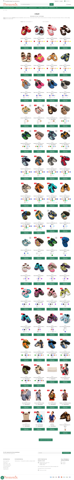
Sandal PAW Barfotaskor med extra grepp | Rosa (39, 143)
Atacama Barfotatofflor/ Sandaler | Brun (26, 377)
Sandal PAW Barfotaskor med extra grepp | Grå (65, 143)
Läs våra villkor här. (16, 1)
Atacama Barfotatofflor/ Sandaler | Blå (65, 352)
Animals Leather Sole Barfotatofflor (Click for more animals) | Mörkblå (65, 65)
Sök (51, 4)
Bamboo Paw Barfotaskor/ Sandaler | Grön (52, 250)
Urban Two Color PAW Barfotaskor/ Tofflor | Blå (26, 92)
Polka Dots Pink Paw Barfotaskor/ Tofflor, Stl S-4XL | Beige (39, 250)
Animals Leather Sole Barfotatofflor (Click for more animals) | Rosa (52, 38)
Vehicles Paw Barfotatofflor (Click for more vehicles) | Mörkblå (52, 223)
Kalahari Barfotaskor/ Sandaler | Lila (26, 326)
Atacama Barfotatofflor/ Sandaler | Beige (39, 352)
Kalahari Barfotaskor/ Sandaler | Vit (65, 301)
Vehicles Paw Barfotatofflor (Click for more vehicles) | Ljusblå (26, 250)
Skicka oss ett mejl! (43, 470)
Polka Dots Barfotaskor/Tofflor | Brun (39, 326)
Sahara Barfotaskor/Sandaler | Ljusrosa (26, 275)
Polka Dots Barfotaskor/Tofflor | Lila (52, 326)
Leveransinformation (6, 466)
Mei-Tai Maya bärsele (26, 424)
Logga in (61, 1)
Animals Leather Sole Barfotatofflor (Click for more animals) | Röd (26, 38)
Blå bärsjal (52, 424)
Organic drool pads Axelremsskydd (52, 377)
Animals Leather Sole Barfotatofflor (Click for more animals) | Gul (52, 65)
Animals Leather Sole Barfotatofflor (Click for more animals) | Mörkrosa (39, 65)
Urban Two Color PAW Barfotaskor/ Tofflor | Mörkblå (52, 92)
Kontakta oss (5, 462)
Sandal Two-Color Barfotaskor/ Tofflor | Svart (65, 168)
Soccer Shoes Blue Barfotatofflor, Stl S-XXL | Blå (65, 326)
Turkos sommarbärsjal (39, 424)
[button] (67, 1)
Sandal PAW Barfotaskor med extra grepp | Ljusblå (52, 143)
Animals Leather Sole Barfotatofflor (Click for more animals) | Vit (39, 38)
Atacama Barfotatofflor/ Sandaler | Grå (39, 377)
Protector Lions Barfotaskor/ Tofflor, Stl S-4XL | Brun (65, 424)
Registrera (56, 1)
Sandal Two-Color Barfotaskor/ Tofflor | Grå (52, 168)
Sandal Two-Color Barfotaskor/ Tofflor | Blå (26, 168)
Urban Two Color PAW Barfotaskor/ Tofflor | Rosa (39, 92)
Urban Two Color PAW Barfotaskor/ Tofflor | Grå (65, 92)
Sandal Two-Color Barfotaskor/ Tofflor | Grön (26, 223)
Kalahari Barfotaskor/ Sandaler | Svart (39, 301)
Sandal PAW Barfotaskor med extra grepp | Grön (26, 143)
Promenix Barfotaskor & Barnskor (10, 4)
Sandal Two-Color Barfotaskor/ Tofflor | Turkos (39, 223)
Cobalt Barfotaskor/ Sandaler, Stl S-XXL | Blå (65, 250)
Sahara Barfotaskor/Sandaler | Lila (65, 275)
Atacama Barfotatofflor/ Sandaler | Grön (26, 352)
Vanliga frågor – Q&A (6, 463)
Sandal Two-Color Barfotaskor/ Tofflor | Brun (39, 168)
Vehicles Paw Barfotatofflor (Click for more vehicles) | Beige (65, 223)
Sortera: (22, 21)
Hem (3, 10)
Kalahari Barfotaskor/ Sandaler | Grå (52, 301)
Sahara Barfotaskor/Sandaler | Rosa (52, 275)
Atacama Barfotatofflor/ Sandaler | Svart (52, 352)
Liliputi (26, 37)
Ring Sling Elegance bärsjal (65, 377)
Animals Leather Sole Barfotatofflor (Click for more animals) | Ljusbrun (26, 65)
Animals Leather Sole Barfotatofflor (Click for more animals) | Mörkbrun (65, 38)
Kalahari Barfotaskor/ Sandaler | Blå (26, 301)
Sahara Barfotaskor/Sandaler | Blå (39, 275)
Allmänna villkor (5, 467)
